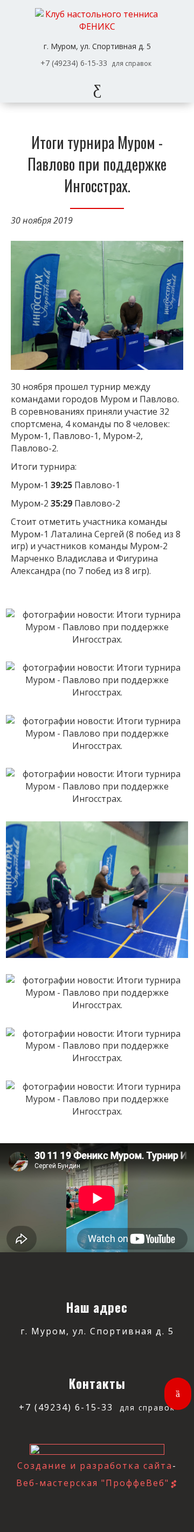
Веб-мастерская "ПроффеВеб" (92, 1483)
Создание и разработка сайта (94, 1466)
